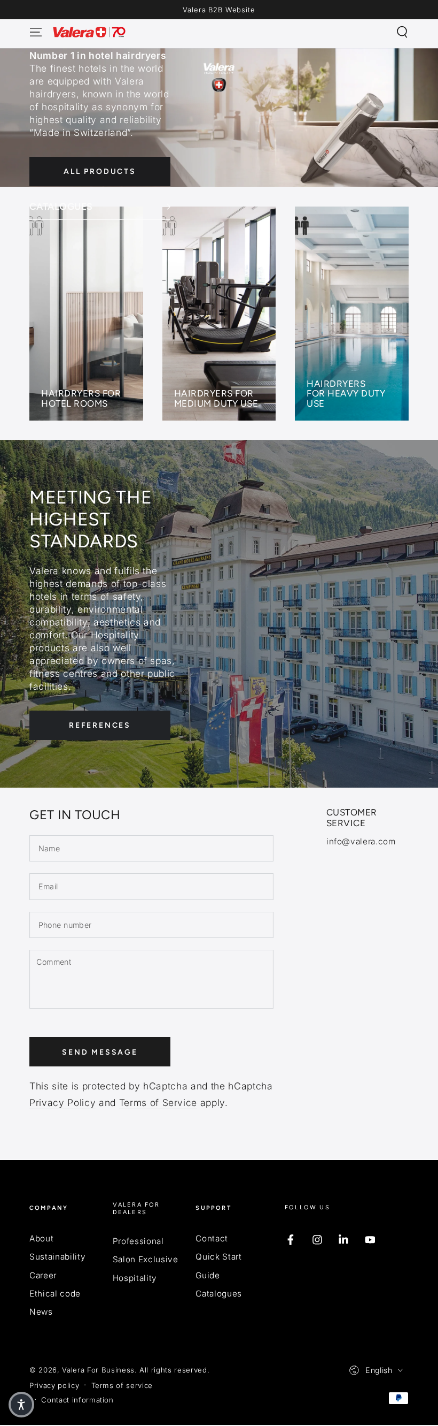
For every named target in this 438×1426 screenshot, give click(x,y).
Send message (100, 1052)
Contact (211, 1238)
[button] (402, 32)
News (41, 1312)
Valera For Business (98, 1370)
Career (43, 1275)
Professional (138, 1241)
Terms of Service (158, 1102)
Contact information (77, 1400)
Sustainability (57, 1257)
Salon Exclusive (145, 1259)
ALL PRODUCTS (100, 171)
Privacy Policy (62, 1102)
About (41, 1238)
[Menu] (36, 32)
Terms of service (122, 1385)
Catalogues (218, 1293)
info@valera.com (361, 841)
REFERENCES (100, 725)
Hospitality (135, 1278)
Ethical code (55, 1293)
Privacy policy (54, 1385)
